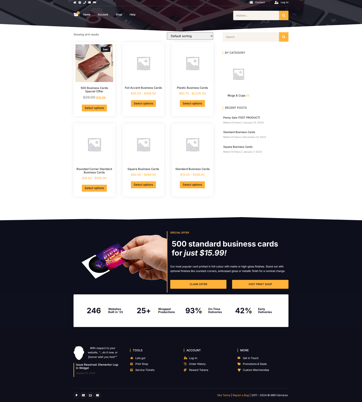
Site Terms (223, 395)
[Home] (75, 2)
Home (86, 14)
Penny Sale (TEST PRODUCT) (241, 117)
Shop (119, 14)
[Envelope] (89, 2)
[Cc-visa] (83, 395)
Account (103, 14)
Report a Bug (241, 395)
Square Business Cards (238, 146)
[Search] (283, 15)
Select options (94, 108)
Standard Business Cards (239, 132)
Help (133, 14)
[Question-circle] (79, 2)
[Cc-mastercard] (90, 395)
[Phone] (84, 2)
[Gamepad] (94, 2)
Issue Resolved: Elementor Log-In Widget (97, 366)
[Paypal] (76, 395)
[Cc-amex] (97, 395)
